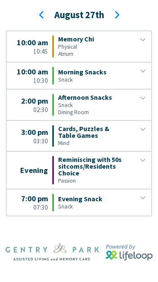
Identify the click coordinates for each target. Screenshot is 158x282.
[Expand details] (143, 40)
